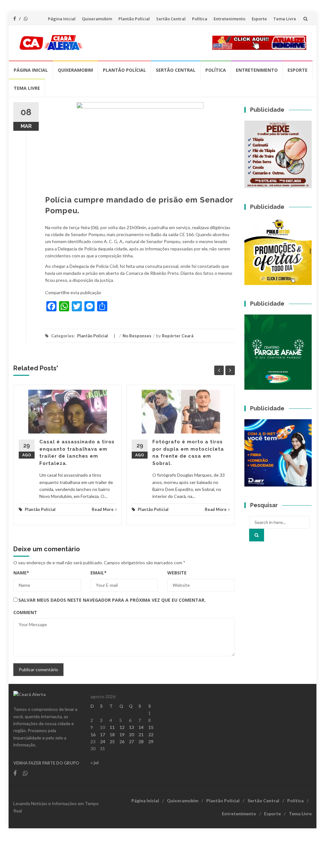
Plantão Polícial (134, 19)
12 (121, 727)
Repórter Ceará (177, 335)
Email (98, 573)
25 (112, 741)
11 (112, 727)
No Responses (137, 335)
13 (131, 727)
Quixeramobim (97, 19)
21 (140, 734)
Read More (103, 509)
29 (150, 741)
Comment (25, 612)
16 (93, 734)
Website (177, 573)
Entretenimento (229, 19)
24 (102, 741)
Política (199, 19)
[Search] (256, 535)
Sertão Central (171, 19)
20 (131, 734)
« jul (94, 762)
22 (150, 734)
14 (140, 727)
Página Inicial (62, 19)
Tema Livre (284, 19)
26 (121, 741)
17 (102, 734)
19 (121, 734)
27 (131, 741)
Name (21, 573)
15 (150, 727)
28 (140, 741)
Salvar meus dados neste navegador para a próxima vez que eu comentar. (112, 600)
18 (112, 734)
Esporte (259, 19)
